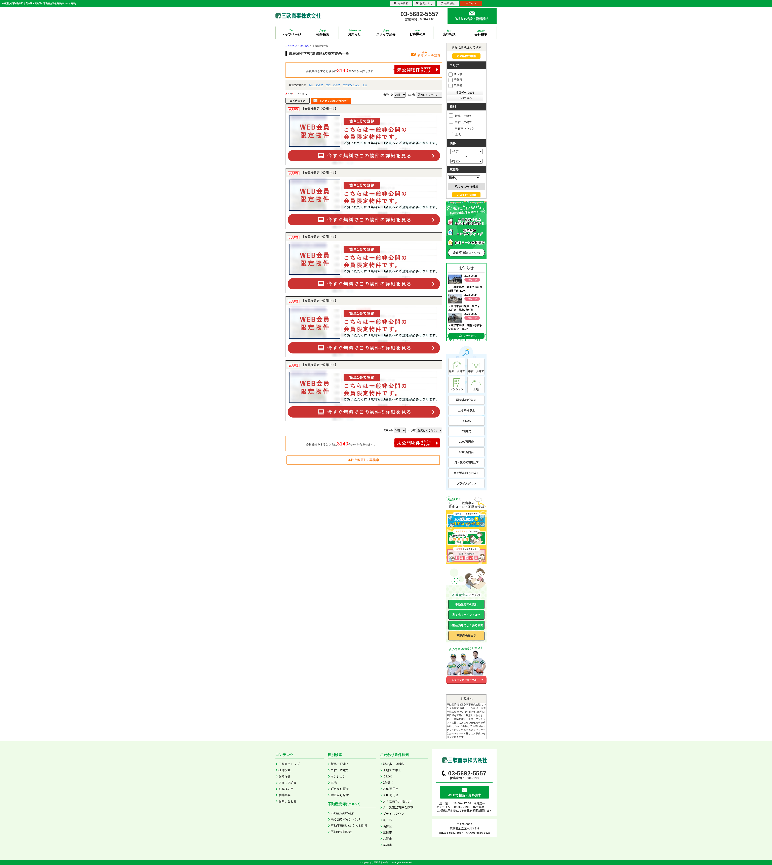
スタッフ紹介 (287, 782)
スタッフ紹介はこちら (464, 679)
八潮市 (387, 838)
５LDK (466, 420)
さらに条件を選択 (468, 186)
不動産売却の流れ (466, 604)
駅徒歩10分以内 (466, 399)
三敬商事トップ (289, 764)
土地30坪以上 (466, 410)
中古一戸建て (333, 85)
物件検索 (284, 770)
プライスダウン (466, 483)
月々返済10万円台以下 (398, 807)
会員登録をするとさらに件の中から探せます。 (341, 70)
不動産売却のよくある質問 (466, 625)
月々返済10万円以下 (466, 473)
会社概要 (284, 795)
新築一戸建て (316, 85)
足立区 (387, 820)
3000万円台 (466, 452)
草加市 (387, 845)
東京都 (458, 85)
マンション (338, 776)
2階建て (466, 431)
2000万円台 (466, 441)
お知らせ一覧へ (466, 335)
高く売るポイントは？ (466, 614)
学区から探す (340, 795)
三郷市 (387, 832)
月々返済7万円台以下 (397, 801)
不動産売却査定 (466, 635)
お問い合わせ (287, 801)
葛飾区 (387, 826)
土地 (364, 85)
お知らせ (284, 776)
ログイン (471, 3)
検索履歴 (449, 3)
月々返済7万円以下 (466, 462)
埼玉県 (458, 74)
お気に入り (426, 3)
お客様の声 (286, 788)
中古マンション (351, 85)
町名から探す (340, 788)
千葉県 (458, 79)
